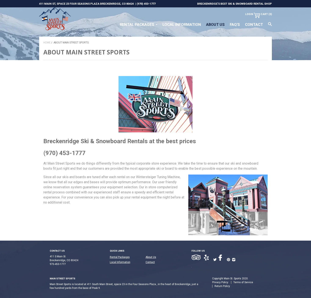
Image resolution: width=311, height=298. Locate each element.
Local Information (181, 24)
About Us (215, 24)
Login (249, 14)
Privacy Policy (220, 282)
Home (47, 42)
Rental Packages (137, 24)
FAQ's (235, 24)
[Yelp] (207, 258)
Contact (254, 24)
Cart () (266, 14)
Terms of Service (243, 282)
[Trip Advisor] (196, 258)
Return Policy (222, 286)
